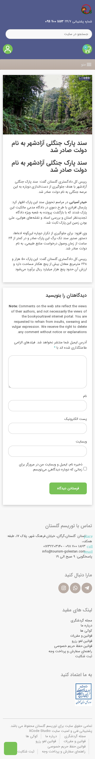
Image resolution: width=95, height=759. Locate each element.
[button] (83, 64)
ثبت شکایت (83, 656)
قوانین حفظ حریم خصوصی (73, 646)
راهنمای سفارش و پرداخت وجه (70, 651)
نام (85, 396)
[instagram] (63, 588)
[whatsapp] (75, 588)
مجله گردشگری (81, 620)
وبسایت (81, 441)
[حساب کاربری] (8, 49)
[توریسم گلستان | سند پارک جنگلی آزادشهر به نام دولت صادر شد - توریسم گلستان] (86, 9)
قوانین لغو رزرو (82, 641)
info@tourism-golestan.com (64, 551)
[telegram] (87, 588)
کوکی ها (86, 631)
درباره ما (86, 625)
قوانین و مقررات (81, 636)
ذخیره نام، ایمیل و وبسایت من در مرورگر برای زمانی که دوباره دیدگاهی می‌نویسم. (50, 467)
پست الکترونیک (75, 419)
